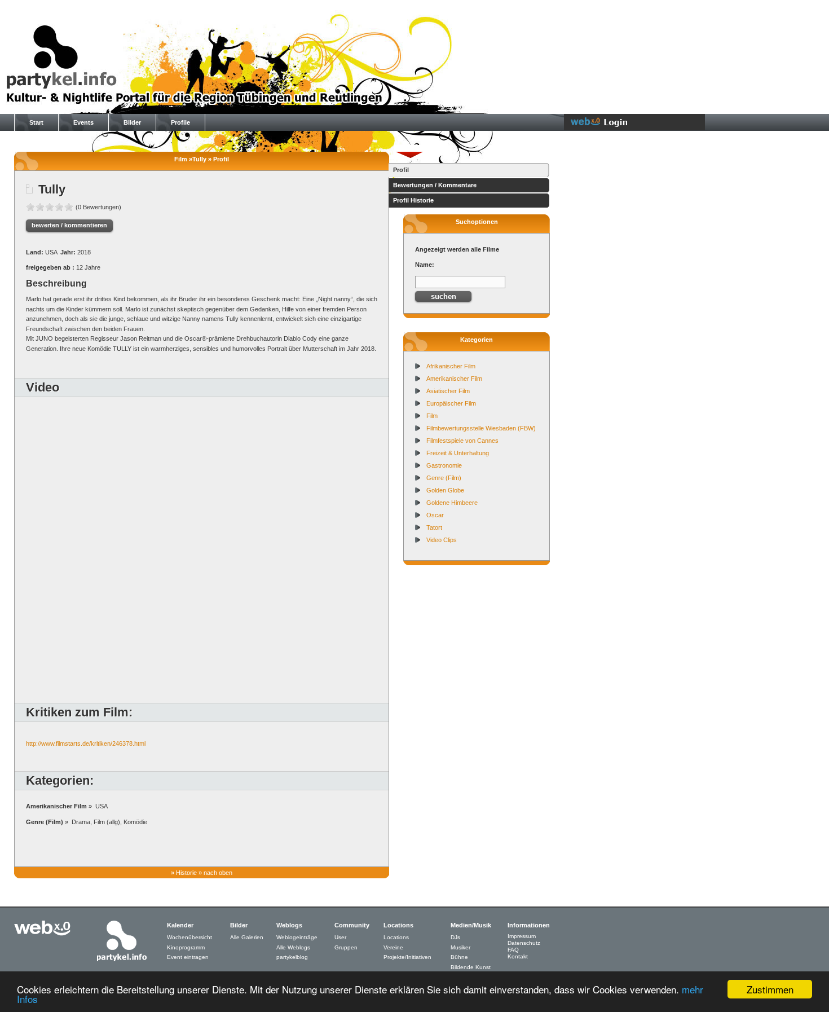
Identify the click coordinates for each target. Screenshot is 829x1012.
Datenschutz (524, 943)
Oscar (435, 515)
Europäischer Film (451, 403)
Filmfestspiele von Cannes (462, 440)
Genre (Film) (443, 477)
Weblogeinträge (297, 937)
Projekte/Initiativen (407, 957)
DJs (455, 937)
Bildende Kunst (471, 967)
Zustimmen (770, 989)
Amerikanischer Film (454, 378)
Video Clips (441, 539)
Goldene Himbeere (452, 502)
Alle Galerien (246, 937)
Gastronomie (444, 465)
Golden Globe (445, 490)
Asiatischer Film (448, 391)
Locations (396, 937)
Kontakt (518, 956)
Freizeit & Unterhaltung (457, 453)
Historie (186, 872)
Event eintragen (188, 957)
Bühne (459, 957)
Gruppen (346, 947)
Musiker (460, 947)
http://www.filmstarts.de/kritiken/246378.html (85, 743)
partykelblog (292, 957)
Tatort (434, 527)
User (340, 937)
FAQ (513, 950)
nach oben (218, 872)
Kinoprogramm (186, 947)
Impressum (522, 936)
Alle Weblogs (293, 947)
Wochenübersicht (189, 937)
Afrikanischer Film (450, 366)
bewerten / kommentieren (69, 225)
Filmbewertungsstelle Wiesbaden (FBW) (481, 428)
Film (432, 415)
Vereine (393, 947)
